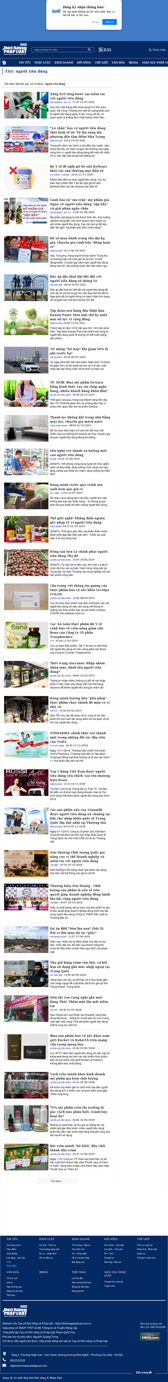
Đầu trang (142, 1372)
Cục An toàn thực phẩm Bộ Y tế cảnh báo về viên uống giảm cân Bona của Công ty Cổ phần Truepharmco (76, 630)
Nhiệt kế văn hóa (15, 1291)
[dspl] (4, 63)
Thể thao (11, 1295)
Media (133, 62)
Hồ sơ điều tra (46, 1258)
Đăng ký (110, 22)
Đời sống (84, 62)
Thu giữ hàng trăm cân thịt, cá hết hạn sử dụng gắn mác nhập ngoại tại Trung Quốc (80, 966)
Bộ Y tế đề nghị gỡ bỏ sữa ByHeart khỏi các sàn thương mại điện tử (78, 168)
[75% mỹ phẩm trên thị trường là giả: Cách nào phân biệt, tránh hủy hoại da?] (26, 1118)
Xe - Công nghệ (79, 1253)
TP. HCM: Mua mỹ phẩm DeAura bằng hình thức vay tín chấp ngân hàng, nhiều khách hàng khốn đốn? (79, 386)
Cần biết (54, 865)
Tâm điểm (11, 1249)
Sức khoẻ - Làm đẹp (60, 175)
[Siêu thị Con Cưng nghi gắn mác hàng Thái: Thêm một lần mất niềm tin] (26, 1008)
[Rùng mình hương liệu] (26, 709)
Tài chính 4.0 (78, 1249)
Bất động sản (78, 1262)
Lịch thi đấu (77, 1278)
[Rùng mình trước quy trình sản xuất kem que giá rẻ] (26, 496)
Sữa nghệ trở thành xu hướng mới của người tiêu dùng (78, 452)
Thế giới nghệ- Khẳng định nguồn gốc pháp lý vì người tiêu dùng (77, 520)
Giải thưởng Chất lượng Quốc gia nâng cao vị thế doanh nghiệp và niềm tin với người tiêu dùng (77, 856)
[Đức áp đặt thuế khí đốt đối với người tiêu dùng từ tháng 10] (26, 287)
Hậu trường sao (14, 1287)
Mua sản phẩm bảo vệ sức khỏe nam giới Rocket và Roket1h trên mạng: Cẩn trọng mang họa (80, 1040)
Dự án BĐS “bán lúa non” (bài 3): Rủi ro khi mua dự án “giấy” (77, 930)
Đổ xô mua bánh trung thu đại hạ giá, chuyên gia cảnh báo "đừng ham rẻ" (80, 242)
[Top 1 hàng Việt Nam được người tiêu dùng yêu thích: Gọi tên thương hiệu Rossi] (26, 782)
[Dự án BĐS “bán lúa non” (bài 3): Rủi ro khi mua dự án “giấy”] (26, 939)
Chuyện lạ (109, 1258)
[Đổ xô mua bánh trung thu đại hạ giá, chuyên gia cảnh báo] (26, 249)
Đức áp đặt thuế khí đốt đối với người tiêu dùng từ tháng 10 (76, 278)
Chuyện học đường (113, 1281)
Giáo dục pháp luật (115, 1273)
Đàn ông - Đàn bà (112, 1262)
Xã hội (53, 459)
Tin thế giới (56, 285)
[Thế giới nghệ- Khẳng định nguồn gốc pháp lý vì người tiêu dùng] (26, 529)
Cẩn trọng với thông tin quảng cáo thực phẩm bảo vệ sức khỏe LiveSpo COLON (79, 589)
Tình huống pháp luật (49, 1249)
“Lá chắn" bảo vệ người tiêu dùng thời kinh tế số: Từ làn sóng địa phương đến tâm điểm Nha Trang (77, 132)
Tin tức (25, 62)
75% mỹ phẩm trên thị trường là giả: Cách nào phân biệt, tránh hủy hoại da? (78, 1111)
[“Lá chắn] (26, 139)
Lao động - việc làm (16, 1258)
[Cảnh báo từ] (26, 211)
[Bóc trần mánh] (26, 1157)
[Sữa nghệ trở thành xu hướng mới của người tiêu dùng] (26, 461)
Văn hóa (118, 62)
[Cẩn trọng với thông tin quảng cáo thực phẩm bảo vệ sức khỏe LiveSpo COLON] (26, 596)
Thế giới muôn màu (146, 1258)
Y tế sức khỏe (57, 746)
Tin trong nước (58, 937)
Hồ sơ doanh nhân (80, 1258)
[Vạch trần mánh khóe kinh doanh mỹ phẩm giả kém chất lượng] (26, 1085)
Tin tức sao (12, 1278)
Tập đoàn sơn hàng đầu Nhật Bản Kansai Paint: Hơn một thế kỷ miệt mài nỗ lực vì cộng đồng (78, 314)
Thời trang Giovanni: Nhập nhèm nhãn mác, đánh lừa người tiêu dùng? (77, 667)
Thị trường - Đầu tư (60, 102)
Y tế (52, 641)
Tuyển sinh (109, 1286)
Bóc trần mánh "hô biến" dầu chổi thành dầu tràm (77, 1148)
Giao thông (12, 1253)
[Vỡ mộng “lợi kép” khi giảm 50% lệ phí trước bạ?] (26, 360)
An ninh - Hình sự (47, 1245)
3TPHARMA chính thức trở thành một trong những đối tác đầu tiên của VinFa (78, 737)
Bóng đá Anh (78, 1291)
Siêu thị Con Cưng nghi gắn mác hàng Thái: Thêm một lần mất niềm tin (79, 1001)
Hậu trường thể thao (81, 1282)
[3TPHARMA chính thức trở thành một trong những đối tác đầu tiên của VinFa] (26, 744)
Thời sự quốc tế (144, 1245)
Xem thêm (56, 1181)
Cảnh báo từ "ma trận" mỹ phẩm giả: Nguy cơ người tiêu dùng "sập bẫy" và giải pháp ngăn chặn (80, 204)
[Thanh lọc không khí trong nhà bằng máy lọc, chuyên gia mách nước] (26, 428)
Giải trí (10, 1282)
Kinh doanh (63, 62)
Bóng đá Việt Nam (80, 1287)
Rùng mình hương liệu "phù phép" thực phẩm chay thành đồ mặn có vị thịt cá (80, 702)
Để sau (95, 22)
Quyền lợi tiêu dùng (60, 395)
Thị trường (56, 357)
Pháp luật (42, 62)
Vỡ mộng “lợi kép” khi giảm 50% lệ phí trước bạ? (79, 351)
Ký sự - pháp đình (47, 1253)
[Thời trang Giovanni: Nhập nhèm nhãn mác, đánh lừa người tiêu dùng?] (26, 674)
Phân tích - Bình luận (147, 1249)
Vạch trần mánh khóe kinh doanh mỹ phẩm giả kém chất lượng (77, 1076)
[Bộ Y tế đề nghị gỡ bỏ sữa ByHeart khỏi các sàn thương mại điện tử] (26, 177)
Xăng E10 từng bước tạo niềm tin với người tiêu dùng (77, 96)
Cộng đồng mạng (59, 425)
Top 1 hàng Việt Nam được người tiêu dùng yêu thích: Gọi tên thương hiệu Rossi (80, 775)
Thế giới (101, 62)
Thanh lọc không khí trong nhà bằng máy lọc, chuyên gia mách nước (80, 419)
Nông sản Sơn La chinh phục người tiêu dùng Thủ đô (79, 553)
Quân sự (141, 1253)
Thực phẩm (55, 526)
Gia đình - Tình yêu (113, 1249)
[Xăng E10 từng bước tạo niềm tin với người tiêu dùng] (26, 105)
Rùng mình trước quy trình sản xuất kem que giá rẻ (76, 487)
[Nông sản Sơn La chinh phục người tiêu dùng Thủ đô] (26, 562)
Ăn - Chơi (54, 493)
